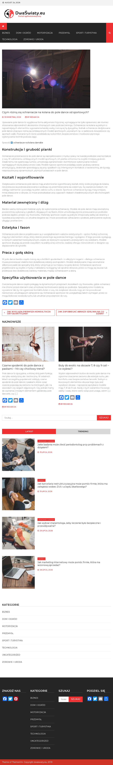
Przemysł (64, 33)
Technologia (9, 647)
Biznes (41, 480)
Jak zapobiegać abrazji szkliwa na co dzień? (81, 312)
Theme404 (17, 762)
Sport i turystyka (86, 33)
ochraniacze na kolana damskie (28, 142)
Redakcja (34, 117)
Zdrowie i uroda (33, 39)
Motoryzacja (45, 33)
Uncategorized (11, 655)
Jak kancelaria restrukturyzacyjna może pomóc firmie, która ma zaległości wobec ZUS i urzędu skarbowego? (72, 485)
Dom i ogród (23, 33)
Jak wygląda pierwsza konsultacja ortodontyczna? (29, 312)
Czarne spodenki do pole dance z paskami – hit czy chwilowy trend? (23, 367)
